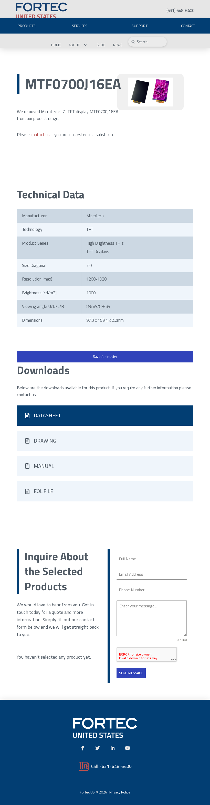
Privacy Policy (119, 792)
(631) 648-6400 (116, 766)
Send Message (131, 672)
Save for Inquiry (105, 356)
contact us (40, 134)
